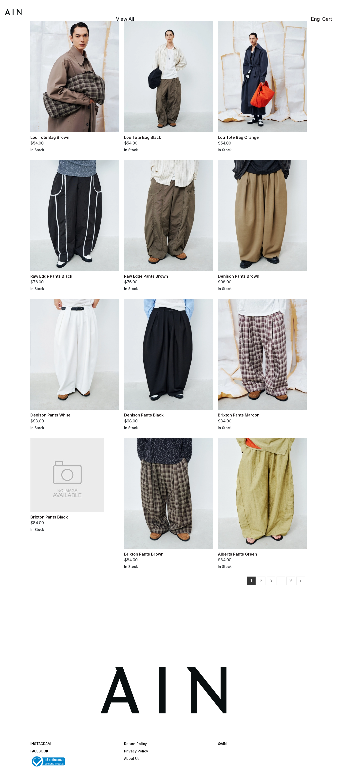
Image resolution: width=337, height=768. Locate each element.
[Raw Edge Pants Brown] (168, 215)
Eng (315, 19)
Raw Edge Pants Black (51, 276)
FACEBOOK (39, 751)
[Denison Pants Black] (168, 354)
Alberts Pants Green (237, 554)
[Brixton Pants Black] (67, 474)
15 (290, 581)
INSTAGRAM (40, 744)
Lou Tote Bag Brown (49, 137)
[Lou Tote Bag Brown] (74, 76)
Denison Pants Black (144, 415)
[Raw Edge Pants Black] (74, 215)
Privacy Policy (136, 751)
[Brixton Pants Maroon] (262, 354)
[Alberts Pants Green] (262, 493)
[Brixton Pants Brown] (168, 493)
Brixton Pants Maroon (239, 415)
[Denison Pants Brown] (262, 215)
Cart (327, 19)
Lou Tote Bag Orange (238, 137)
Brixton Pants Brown (144, 554)
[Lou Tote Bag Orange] (262, 76)
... (281, 581)
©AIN (222, 744)
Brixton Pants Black (49, 517)
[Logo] (30, 11)
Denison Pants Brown (238, 276)
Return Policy (135, 744)
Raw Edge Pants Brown (146, 276)
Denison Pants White (50, 415)
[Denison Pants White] (74, 354)
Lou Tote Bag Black (142, 137)
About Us (132, 758)
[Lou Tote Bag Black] (168, 76)
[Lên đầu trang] (328, 759)
